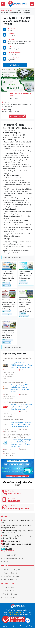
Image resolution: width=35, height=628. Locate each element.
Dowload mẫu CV (9, 555)
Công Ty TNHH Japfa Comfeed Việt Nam (14, 382)
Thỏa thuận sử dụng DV (11, 570)
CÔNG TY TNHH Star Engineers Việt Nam (15, 402)
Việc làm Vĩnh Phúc (10, 597)
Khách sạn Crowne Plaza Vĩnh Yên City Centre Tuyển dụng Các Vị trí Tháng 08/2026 (21, 424)
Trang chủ (4, 10)
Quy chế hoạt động (10, 579)
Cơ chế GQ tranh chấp (11, 576)
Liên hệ (5, 561)
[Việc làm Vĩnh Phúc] (17, 4)
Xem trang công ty (16, 116)
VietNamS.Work (8, 588)
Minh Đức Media (15, 612)
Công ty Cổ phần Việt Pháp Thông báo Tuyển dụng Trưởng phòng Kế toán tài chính (8, 276)
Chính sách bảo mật (10, 573)
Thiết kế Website (13, 614)
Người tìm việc (10, 626)
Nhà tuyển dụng (26, 626)
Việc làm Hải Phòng (10, 594)
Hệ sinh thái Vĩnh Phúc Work (13, 558)
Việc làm (12, 10)
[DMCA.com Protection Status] (6, 548)
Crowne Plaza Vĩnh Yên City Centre (13, 419)
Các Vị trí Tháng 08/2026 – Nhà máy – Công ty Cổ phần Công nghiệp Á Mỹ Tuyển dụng (8, 304)
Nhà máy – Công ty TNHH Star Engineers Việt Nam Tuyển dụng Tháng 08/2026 (21, 407)
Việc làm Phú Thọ (9, 591)
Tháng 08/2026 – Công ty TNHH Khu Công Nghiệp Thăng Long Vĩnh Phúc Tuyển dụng (21, 365)
